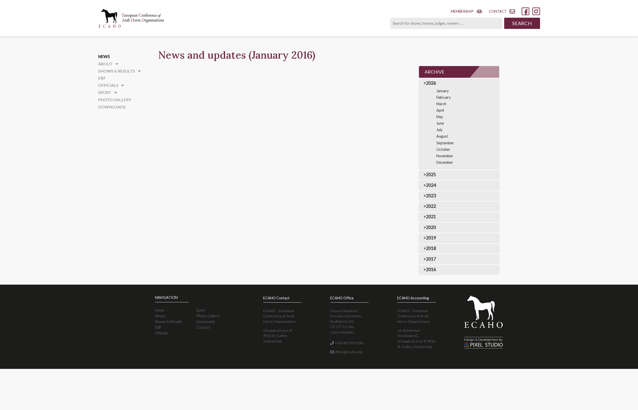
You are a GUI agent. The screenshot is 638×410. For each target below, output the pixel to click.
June (440, 123)
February (443, 97)
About (160, 316)
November (444, 156)
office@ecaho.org (348, 352)
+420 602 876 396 (348, 343)
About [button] (105, 63)
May (439, 117)
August (442, 136)
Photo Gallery (114, 99)
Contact (203, 327)
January (442, 91)
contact (498, 11)
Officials (161, 333)
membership (462, 11)
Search (522, 23)
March (441, 104)
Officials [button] (108, 85)
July (439, 130)
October (443, 149)
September (445, 143)
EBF (102, 78)
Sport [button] (105, 92)
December (444, 162)
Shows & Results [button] (117, 71)
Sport (201, 310)
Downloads (112, 106)
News (104, 56)
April (440, 110)
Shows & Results (168, 321)
